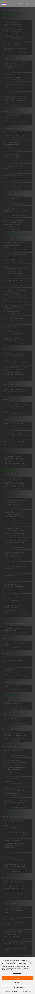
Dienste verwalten (17, 973)
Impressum (27, 991)
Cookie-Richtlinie (9, 991)
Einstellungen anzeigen (17, 987)
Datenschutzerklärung (19, 991)
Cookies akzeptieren (17, 978)
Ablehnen (17, 982)
